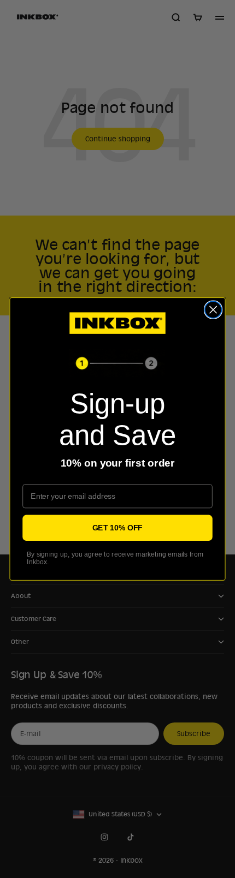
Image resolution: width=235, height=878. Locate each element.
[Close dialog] (213, 309)
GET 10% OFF (117, 527)
